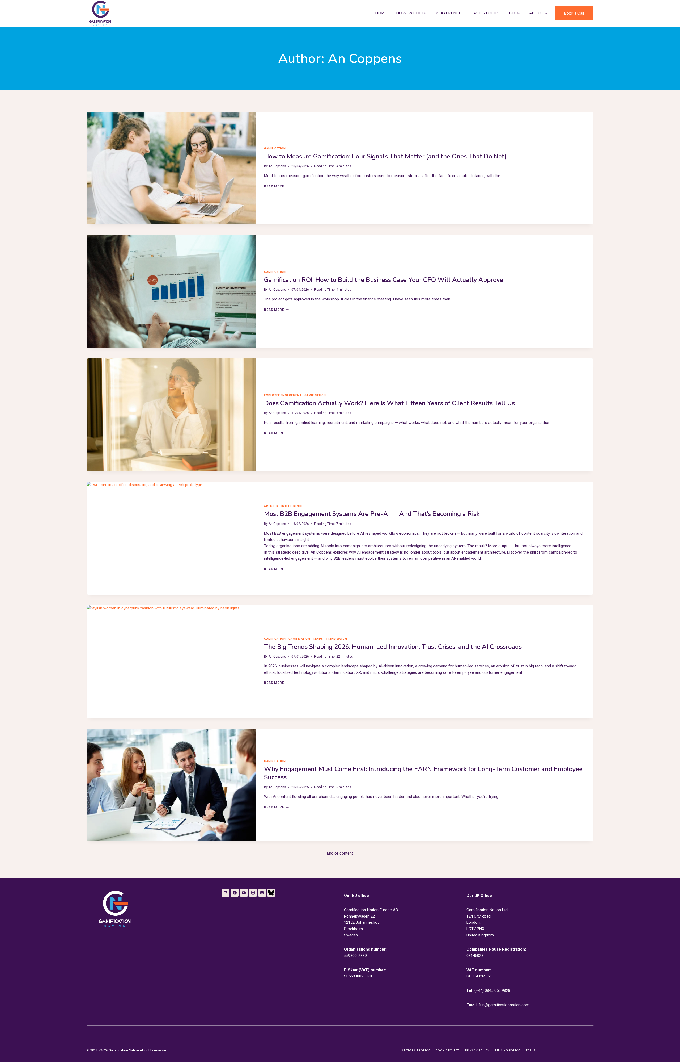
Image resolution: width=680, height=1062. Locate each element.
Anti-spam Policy (416, 1050)
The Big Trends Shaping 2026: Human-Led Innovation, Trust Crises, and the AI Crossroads (393, 646)
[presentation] (171, 168)
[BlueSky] (271, 893)
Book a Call (574, 13)
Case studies (485, 13)
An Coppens (277, 166)
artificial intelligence (283, 506)
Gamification (275, 148)
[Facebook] (235, 893)
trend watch (336, 639)
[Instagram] (253, 893)
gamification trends (305, 639)
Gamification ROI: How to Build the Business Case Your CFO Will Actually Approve (383, 279)
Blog (514, 13)
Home (381, 13)
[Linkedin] (226, 893)
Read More (276, 186)
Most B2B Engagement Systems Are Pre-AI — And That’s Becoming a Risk (372, 513)
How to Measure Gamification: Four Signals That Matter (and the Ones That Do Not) (385, 156)
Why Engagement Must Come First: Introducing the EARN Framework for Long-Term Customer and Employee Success (423, 773)
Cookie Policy (447, 1050)
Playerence (448, 13)
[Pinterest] (262, 893)
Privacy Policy (477, 1050)
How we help (411, 13)
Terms (531, 1050)
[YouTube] (244, 893)
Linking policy (507, 1050)
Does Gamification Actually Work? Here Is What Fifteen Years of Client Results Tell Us (389, 403)
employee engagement (282, 395)
